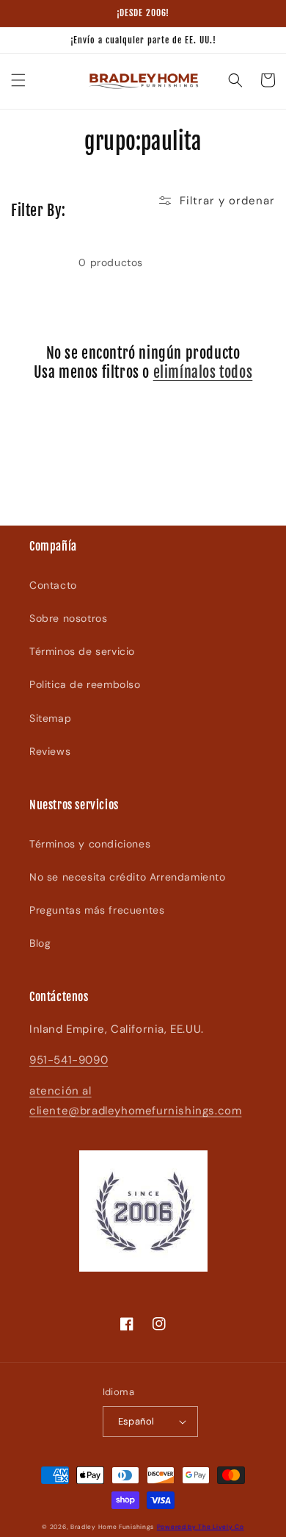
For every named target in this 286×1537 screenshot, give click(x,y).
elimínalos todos (203, 372)
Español (136, 1421)
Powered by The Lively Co (200, 1527)
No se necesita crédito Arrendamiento (127, 877)
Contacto (53, 585)
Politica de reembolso (85, 684)
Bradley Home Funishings (112, 1527)
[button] (18, 80)
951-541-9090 (68, 1060)
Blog (40, 943)
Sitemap (50, 718)
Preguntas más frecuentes (96, 910)
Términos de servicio (82, 651)
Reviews (49, 751)
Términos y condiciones (89, 843)
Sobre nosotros (68, 618)
